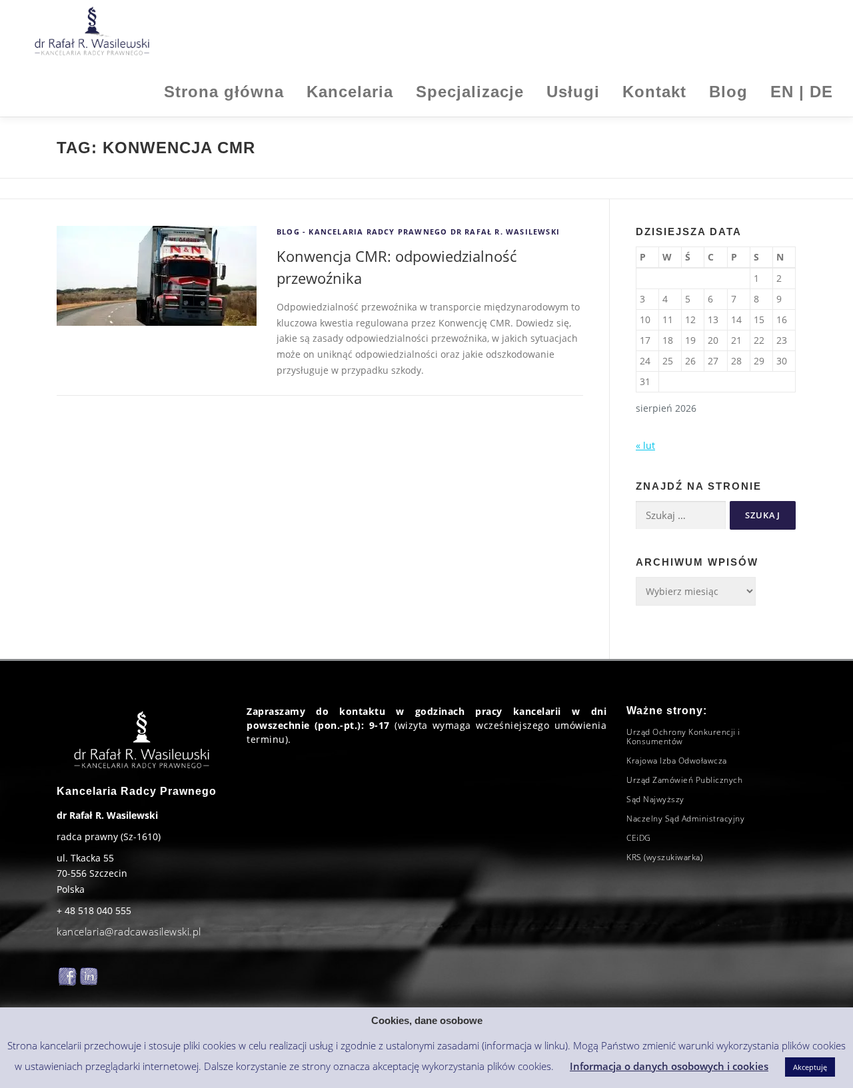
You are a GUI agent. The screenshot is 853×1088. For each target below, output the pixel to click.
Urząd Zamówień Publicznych (684, 780)
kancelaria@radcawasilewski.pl (129, 931)
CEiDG (638, 837)
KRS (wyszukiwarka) (664, 857)
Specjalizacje (470, 92)
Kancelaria (350, 92)
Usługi (573, 92)
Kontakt (654, 92)
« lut (645, 445)
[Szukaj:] (681, 515)
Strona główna (224, 92)
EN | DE (801, 92)
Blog (728, 92)
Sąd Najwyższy (655, 799)
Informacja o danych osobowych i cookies (669, 1066)
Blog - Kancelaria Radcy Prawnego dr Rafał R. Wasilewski (418, 232)
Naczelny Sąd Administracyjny (685, 818)
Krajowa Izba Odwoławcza (676, 760)
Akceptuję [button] (810, 1067)
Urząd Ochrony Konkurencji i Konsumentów (683, 736)
